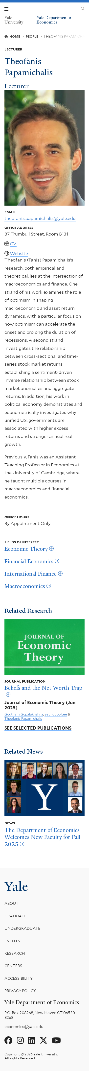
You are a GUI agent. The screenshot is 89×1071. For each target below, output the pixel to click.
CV (13, 243)
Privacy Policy (20, 990)
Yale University (13, 19)
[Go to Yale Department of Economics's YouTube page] (56, 1040)
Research (14, 953)
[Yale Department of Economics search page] (83, 9)
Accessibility (18, 978)
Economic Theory (26, 549)
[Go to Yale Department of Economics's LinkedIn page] (31, 1040)
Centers (13, 965)
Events (12, 941)
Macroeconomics (24, 586)
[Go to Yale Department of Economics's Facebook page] (8, 1040)
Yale (16, 886)
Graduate (15, 916)
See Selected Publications (37, 728)
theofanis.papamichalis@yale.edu (40, 218)
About (11, 903)
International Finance (30, 574)
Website (19, 253)
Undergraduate (22, 928)
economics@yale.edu (23, 1026)
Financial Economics (28, 561)
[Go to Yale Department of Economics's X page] (43, 1040)
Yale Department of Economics (55, 19)
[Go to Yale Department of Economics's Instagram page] (20, 1040)
